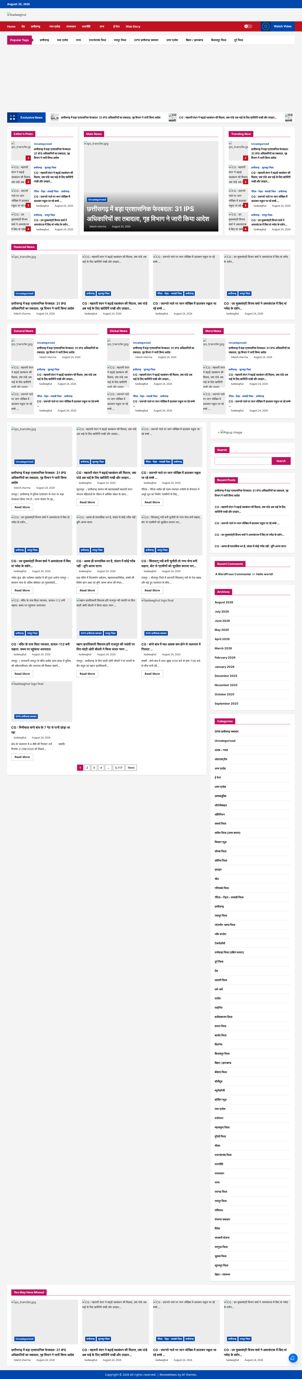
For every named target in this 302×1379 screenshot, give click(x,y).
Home (11, 26)
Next (131, 768)
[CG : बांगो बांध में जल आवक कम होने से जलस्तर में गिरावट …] (171, 618)
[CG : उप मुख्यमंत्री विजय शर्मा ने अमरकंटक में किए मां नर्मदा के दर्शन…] (257, 276)
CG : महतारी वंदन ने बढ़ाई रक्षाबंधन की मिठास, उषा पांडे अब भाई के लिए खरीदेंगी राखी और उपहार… (228, 117)
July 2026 (222, 611)
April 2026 (222, 639)
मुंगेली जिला (220, 1136)
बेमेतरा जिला (221, 1072)
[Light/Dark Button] (248, 26)
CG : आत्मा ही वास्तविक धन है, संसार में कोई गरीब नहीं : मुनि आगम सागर (250, 546)
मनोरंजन (219, 1118)
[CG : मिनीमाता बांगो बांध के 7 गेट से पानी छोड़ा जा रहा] (41, 701)
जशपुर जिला (221, 915)
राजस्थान (71, 26)
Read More (24, 508)
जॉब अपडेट (220, 934)
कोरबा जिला (220, 851)
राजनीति (86, 26)
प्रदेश (218, 998)
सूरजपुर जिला (50, 167)
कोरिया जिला (221, 860)
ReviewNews (168, 1375)
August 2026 (224, 602)
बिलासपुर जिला (218, 40)
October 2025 (224, 694)
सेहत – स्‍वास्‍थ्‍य (222, 1274)
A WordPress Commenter (233, 574)
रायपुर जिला (120, 40)
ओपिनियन (220, 814)
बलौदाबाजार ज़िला (223, 1016)
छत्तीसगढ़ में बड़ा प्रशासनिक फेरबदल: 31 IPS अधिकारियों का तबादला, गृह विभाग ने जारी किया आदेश (110, 117)
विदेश (217, 1228)
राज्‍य (78, 40)
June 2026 (222, 620)
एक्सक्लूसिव (220, 796)
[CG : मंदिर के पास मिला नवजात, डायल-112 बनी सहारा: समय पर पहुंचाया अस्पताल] (41, 618)
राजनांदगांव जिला (97, 40)
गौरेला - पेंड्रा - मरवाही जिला (46, 191)
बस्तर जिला (220, 1026)
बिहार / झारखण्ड (194, 40)
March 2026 (223, 648)
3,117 (118, 768)
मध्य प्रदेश (55, 26)
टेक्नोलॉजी (220, 943)
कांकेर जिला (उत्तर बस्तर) (228, 832)
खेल (217, 878)
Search (222, 450)
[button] (256, 26)
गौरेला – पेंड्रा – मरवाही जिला (229, 897)
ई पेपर (116, 26)
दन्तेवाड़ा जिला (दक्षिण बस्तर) (229, 952)
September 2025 (226, 703)
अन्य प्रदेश (220, 768)
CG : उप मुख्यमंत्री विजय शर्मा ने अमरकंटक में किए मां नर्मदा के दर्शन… (21, 222)
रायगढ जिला (221, 1191)
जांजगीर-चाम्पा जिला (225, 924)
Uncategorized (43, 144)
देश (23, 26)
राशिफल (219, 1210)
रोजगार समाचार (222, 1219)
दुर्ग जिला (238, 40)
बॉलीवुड (218, 1081)
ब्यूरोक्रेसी (220, 1090)
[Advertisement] (151, 77)
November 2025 (226, 685)
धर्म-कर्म (219, 989)
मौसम (217, 1145)
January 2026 (224, 666)
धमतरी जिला (221, 980)
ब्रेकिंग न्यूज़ (221, 1099)
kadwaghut (42, 205)
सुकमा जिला (220, 1256)
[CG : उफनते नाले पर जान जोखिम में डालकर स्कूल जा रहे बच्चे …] (186, 276)
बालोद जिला (220, 1035)
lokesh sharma (97, 226)
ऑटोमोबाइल (221, 805)
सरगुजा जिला (221, 1247)
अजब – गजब (221, 750)
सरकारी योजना (222, 1237)
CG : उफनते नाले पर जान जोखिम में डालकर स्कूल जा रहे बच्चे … (21, 198)
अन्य (102, 26)
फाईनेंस (218, 1007)
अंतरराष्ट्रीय (221, 759)
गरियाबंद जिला (222, 888)
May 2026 (222, 629)
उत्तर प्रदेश (172, 40)
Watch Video (283, 26)
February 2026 (225, 657)
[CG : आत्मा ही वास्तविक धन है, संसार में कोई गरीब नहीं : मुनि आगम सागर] (106, 535)
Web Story (133, 26)
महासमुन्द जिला (222, 1127)
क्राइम (218, 869)
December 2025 (226, 675)
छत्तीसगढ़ (35, 26)
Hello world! (264, 574)
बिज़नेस (218, 1044)
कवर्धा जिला (220, 823)
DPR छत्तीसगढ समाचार (146, 40)
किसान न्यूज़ (221, 842)
